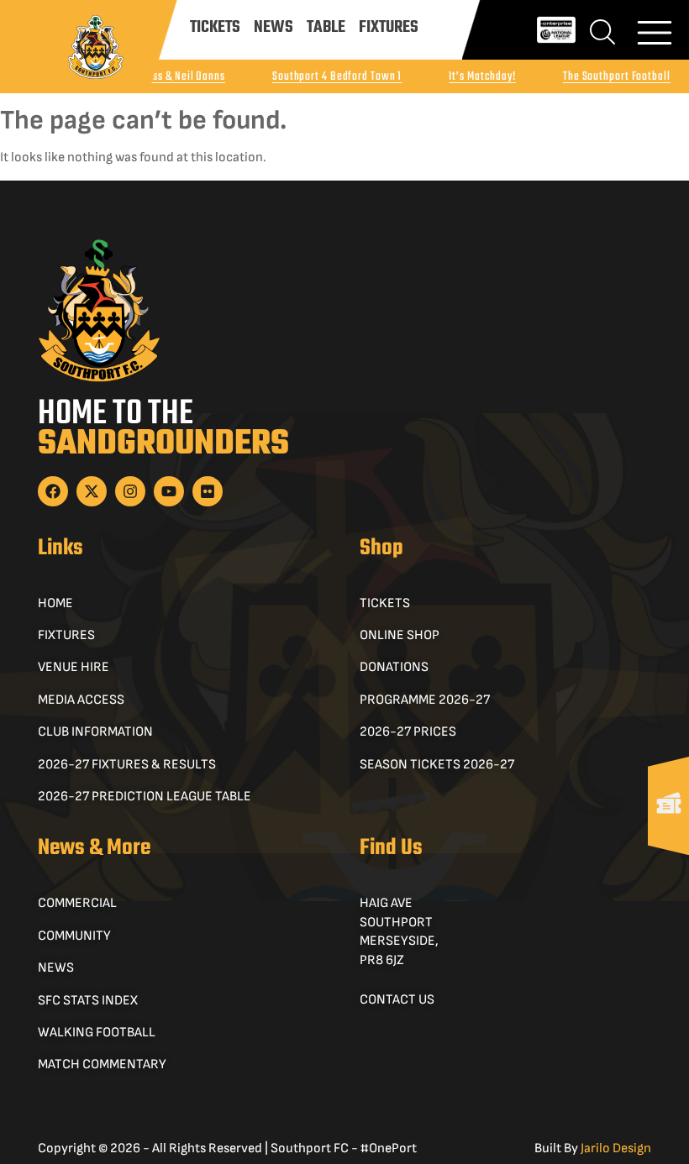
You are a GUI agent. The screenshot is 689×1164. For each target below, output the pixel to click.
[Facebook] (53, 491)
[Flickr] (207, 491)
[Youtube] (169, 491)
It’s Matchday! (482, 77)
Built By (592, 1148)
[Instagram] (130, 491)
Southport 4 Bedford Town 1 (337, 77)
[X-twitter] (91, 491)
